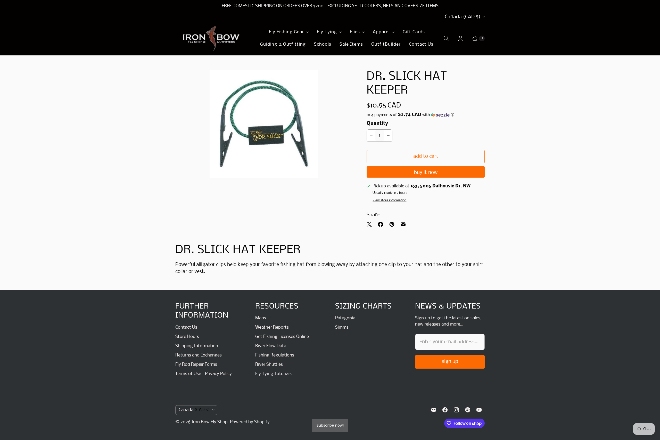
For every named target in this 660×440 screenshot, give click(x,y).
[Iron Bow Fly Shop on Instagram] (456, 409)
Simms (342, 327)
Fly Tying (327, 32)
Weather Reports (272, 327)
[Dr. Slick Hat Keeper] (263, 124)
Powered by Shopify (250, 422)
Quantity (377, 123)
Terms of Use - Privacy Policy (203, 373)
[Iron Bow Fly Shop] (211, 38)
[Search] (446, 38)
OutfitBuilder (386, 44)
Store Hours (187, 336)
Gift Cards (414, 32)
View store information (389, 200)
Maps (260, 318)
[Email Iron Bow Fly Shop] (433, 409)
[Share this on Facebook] (380, 224)
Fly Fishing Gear (286, 32)
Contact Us (421, 44)
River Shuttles (269, 364)
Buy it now (426, 172)
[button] (426, 115)
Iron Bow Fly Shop (210, 422)
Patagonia (345, 318)
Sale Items (351, 44)
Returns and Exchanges (198, 355)
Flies (355, 32)
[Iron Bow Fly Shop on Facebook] (445, 409)
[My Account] (460, 38)
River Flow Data (270, 346)
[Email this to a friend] (403, 224)
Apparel (381, 32)
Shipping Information (196, 346)
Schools (322, 44)
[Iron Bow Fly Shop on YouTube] (479, 409)
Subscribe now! (330, 425)
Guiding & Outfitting (283, 44)
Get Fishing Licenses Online (282, 336)
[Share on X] (371, 224)
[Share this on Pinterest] (392, 224)
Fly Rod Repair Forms (196, 364)
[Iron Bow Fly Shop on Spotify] (467, 409)
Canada (463, 17)
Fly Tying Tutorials (273, 373)
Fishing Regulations (274, 355)
